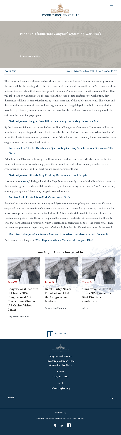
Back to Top (60, 333)
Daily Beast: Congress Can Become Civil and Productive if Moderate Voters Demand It (58, 233)
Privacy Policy (61, 412)
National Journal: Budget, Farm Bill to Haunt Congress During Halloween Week (54, 121)
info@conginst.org (60, 388)
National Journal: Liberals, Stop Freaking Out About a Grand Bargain (48, 175)
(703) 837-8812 (60, 376)
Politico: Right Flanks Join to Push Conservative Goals (39, 197)
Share (69, 71)
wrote (24, 181)
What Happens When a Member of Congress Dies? (64, 240)
